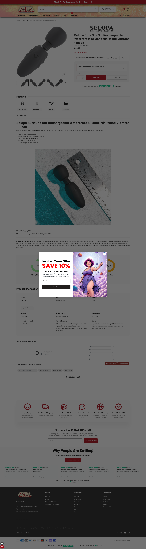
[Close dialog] (104, 253)
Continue (56, 287)
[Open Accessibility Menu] (2, 547)
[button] (2, 543)
